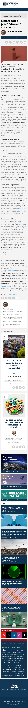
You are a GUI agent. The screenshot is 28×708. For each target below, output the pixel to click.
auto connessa (5, 643)
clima (11, 650)
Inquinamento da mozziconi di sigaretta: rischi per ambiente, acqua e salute (12, 583)
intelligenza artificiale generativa (8, 665)
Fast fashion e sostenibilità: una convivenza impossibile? (14, 364)
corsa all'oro (8, 294)
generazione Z (14, 656)
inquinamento (18, 660)
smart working (11, 673)
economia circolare (7, 654)
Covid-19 (14, 652)
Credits (7, 689)
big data (22, 645)
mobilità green (10, 667)
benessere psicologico (15, 645)
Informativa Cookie (22, 689)
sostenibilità (11, 675)
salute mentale (11, 671)
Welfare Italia (9, 676)
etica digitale (16, 654)
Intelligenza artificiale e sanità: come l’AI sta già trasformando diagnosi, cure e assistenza (13, 607)
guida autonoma (21, 658)
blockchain (4, 647)
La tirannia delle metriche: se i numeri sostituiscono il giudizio (14, 423)
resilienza (20, 669)
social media (19, 673)
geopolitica (15, 294)
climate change (18, 650)
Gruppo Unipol (10, 658)
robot (24, 669)
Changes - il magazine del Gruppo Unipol (11, 15)
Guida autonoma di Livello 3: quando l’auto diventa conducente (11, 559)
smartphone (4, 673)
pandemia (14, 669)
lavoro (18, 665)
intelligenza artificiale (11, 662)
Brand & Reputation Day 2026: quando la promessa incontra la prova (13, 508)
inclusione (4, 660)
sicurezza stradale (20, 671)
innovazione (10, 660)
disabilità (19, 652)
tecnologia (17, 675)
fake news (22, 654)
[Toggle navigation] (26, 9)
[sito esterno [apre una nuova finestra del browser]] (14, 686)
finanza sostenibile (5, 656)
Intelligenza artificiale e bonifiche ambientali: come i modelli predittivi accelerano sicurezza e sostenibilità (14, 534)
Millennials (4, 667)
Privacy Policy (13, 689)
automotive (21, 643)
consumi (3, 652)
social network (5, 675)
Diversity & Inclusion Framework (14, 690)
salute (4, 671)
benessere (5, 645)
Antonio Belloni (14, 31)
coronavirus (8, 652)
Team (3, 689)
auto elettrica (13, 643)
